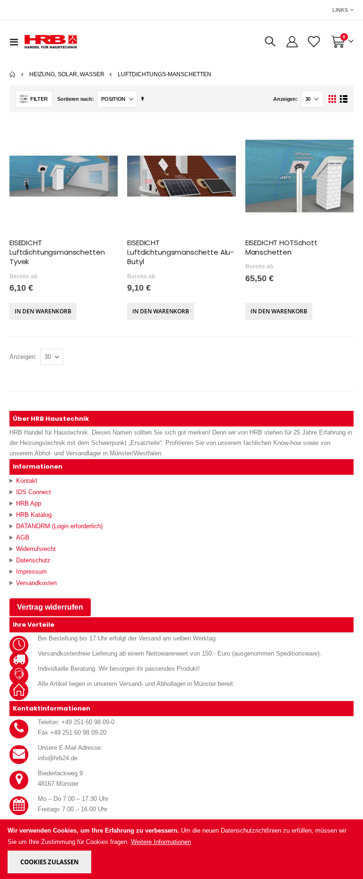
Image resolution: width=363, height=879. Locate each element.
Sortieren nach (74, 99)
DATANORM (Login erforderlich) (59, 526)
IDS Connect (33, 492)
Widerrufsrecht (36, 548)
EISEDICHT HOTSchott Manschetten (281, 247)
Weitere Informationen (161, 841)
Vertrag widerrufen (50, 607)
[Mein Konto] (292, 41)
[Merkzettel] (313, 41)
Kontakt (26, 480)
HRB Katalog (34, 514)
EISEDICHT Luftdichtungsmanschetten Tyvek (56, 252)
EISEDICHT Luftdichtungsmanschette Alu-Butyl (180, 252)
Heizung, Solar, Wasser (66, 74)
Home (12, 74)
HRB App (28, 503)
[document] (182, 849)
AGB (22, 537)
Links (340, 10)
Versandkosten (36, 582)
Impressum (31, 571)
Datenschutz (33, 560)
